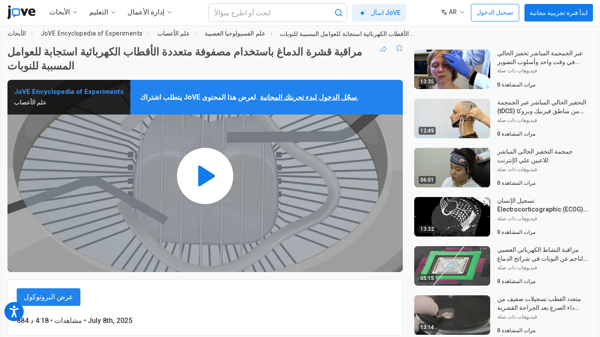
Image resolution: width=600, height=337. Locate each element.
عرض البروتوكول (48, 297)
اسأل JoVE (386, 12)
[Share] (383, 48)
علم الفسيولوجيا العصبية (235, 33)
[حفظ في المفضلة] (399, 48)
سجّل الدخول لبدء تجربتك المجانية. (309, 97)
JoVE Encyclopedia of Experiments (92, 33)
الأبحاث (16, 33)
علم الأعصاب (173, 33)
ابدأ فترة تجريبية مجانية (559, 12)
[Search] (338, 12)
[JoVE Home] (21, 12)
